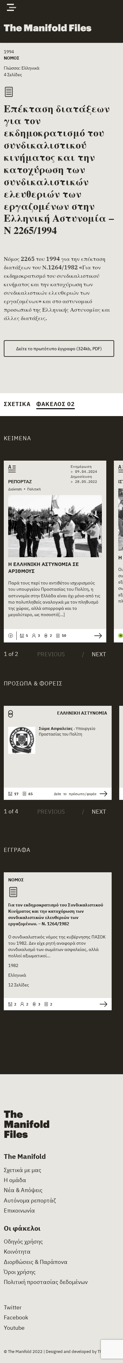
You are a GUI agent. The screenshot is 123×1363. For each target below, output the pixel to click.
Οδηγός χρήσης (23, 1242)
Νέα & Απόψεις (23, 1190)
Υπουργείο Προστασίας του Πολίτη (67, 731)
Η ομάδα (15, 1180)
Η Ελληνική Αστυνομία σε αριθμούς (43, 567)
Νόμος (12, 58)
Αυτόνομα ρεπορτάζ (30, 1200)
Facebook (16, 1317)
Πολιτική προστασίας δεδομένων (46, 1282)
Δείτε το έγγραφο (101, 1004)
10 (64, 635)
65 (30, 794)
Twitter (13, 1307)
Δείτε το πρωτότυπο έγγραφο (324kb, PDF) (59, 348)
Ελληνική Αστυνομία (82, 713)
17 (16, 794)
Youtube (14, 1328)
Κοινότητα (17, 1252)
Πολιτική (34, 489)
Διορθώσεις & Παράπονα (35, 1262)
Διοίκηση (15, 489)
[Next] (94, 654)
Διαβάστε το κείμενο (96, 635)
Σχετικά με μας (22, 1170)
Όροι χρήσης (20, 1272)
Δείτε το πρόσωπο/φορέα (75, 794)
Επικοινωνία (19, 1210)
